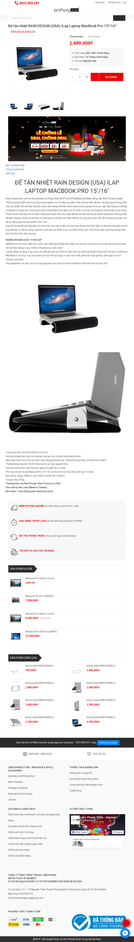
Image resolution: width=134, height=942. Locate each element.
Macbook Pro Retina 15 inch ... (40, 578)
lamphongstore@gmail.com (29, 898)
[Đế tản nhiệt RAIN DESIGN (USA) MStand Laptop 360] (15, 705)
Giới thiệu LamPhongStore (21, 776)
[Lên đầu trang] (128, 912)
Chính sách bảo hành (19, 850)
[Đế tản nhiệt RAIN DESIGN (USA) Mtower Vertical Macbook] (76, 705)
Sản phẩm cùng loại (23, 657)
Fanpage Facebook (18, 788)
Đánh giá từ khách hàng (20, 793)
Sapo (98, 939)
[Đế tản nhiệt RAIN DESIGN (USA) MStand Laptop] (76, 688)
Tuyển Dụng (75, 790)
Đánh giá (10, 173)
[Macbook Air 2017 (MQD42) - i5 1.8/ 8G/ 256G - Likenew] (15, 600)
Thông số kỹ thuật (15, 169)
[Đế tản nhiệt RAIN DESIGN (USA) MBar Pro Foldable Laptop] (76, 671)
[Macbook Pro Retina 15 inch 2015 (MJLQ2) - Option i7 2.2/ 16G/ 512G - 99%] (15, 618)
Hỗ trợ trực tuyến (108, 742)
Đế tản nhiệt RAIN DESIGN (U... (40, 665)
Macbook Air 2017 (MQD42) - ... (41, 596)
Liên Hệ (12, 799)
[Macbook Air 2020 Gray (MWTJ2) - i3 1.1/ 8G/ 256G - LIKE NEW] (15, 636)
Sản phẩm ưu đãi (21, 568)
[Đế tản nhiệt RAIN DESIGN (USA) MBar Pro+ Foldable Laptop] (15, 688)
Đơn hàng (99, 2)
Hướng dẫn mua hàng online (83, 779)
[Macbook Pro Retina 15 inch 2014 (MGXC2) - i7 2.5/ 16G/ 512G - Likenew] (15, 583)
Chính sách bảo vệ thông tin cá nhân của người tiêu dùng (34, 817)
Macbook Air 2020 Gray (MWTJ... (42, 631)
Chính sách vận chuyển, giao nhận (25, 844)
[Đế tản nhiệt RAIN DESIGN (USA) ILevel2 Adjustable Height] (15, 723)
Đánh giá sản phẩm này (23, 31)
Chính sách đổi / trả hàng (21, 832)
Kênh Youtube (15, 782)
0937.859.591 (29, 3)
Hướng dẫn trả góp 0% (80, 773)
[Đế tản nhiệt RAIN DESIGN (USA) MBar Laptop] (15, 671)
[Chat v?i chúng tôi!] (125, 933)
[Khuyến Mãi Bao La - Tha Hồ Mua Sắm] (67, 138)
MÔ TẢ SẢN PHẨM (15, 165)
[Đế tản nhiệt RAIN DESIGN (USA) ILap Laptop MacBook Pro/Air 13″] (76, 723)
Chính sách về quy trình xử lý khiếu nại (27, 838)
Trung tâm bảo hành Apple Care (85, 784)
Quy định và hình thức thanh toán (25, 826)
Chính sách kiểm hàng (19, 855)
